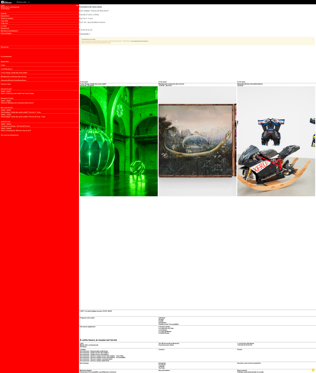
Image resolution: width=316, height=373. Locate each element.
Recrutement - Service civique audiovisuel (94, 360)
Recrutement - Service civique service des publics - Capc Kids (101, 356)
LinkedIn (161, 366)
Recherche (5, 47)
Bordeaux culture (22, 2)
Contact (162, 349)
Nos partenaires (164, 370)
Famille (161, 321)
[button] (313, 39)
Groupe (161, 319)
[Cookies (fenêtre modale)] (313, 370)
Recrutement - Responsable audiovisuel (94, 351)
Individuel (162, 318)
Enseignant (162, 322)
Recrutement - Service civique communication (96, 359)
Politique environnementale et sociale (250, 372)
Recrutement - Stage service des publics (94, 352)
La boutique (163, 330)
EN (77, 5)
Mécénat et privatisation (9, 31)
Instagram (162, 363)
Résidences (5, 28)
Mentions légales (86, 370)
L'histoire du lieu (164, 327)
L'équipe (83, 349)
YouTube (162, 368)
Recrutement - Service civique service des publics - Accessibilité (102, 357)
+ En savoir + (84, 34)
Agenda (3, 13)
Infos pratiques (6, 33)
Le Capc (4, 26)
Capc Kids (4, 21)
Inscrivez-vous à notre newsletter (249, 363)
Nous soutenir (242, 370)
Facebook (162, 364)
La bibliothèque (164, 333)
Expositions (5, 16)
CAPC (82, 311)
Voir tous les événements (10, 135)
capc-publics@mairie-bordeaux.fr (139, 41)
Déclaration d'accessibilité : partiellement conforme (98, 372)
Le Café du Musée (165, 331)
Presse (239, 349)
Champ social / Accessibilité (169, 324)
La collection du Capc (166, 328)
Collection (4, 23)
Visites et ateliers (7, 18)
